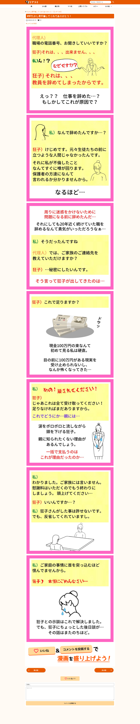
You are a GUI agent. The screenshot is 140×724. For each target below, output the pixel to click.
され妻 (44, 6)
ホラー (95, 6)
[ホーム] (31, 6)
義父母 (57, 6)
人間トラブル (82, 6)
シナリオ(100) (32, 23)
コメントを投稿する (70, 703)
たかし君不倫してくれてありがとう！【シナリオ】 (44, 11)
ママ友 (70, 6)
